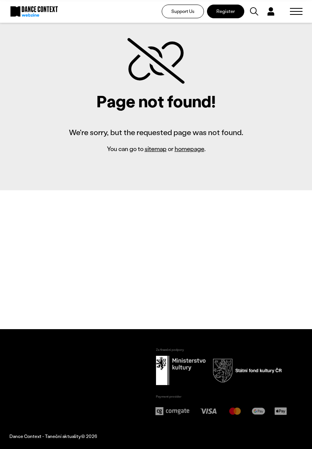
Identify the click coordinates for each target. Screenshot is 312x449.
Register (225, 11)
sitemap (156, 149)
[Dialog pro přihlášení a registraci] (271, 11)
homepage (189, 149)
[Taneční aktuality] (34, 11)
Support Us (182, 11)
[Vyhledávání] (254, 11)
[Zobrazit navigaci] (296, 11)
